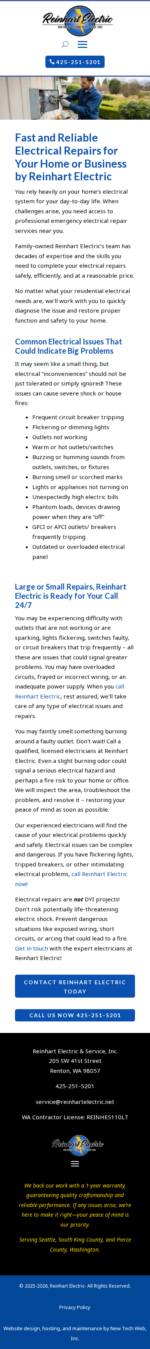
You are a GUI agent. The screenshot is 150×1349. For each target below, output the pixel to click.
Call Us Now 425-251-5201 (75, 1015)
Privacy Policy (74, 1307)
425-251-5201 (78, 62)
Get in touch (31, 948)
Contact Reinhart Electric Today (75, 987)
